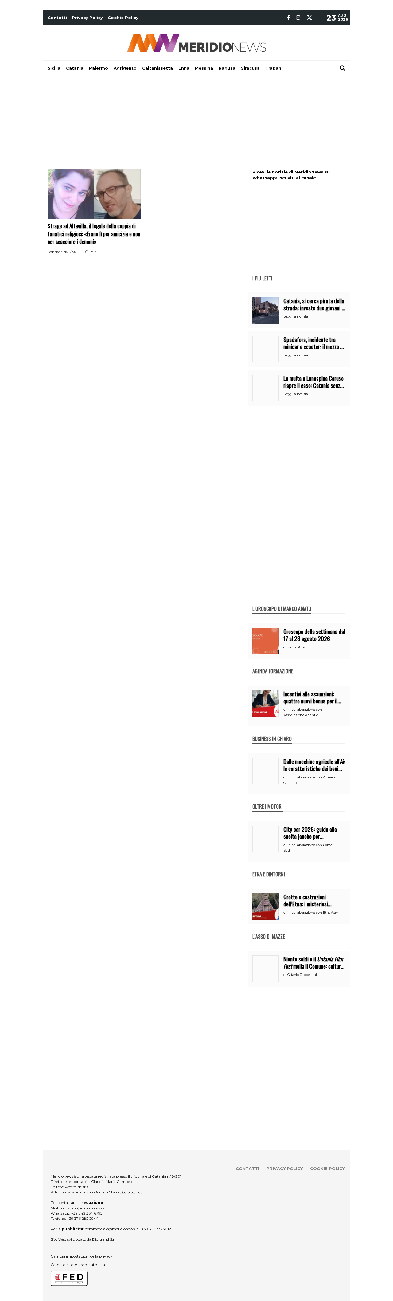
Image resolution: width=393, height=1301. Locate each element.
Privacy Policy (87, 17)
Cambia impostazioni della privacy (81, 1256)
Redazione (55, 251)
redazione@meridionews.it (83, 1208)
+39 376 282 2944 (83, 1218)
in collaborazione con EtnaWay (312, 912)
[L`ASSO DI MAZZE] (268, 930)
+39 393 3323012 (156, 1229)
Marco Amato (298, 647)
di (285, 647)
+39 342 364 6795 (86, 1213)
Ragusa (227, 68)
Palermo (98, 68)
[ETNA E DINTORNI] (268, 867)
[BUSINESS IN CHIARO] (272, 732)
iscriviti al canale (297, 177)
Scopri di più (131, 1192)
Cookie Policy (123, 17)
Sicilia (54, 68)
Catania (75, 68)
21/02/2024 (70, 251)
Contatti (57, 17)
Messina (204, 68)
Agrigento (125, 68)
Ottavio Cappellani (302, 975)
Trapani (273, 68)
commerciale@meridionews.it (111, 1229)
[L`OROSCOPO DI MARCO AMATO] (281, 602)
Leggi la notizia (295, 316)
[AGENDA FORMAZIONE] (272, 664)
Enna (183, 68)
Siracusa (250, 68)
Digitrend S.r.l (104, 1239)
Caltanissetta (157, 68)
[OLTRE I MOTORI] (267, 800)
